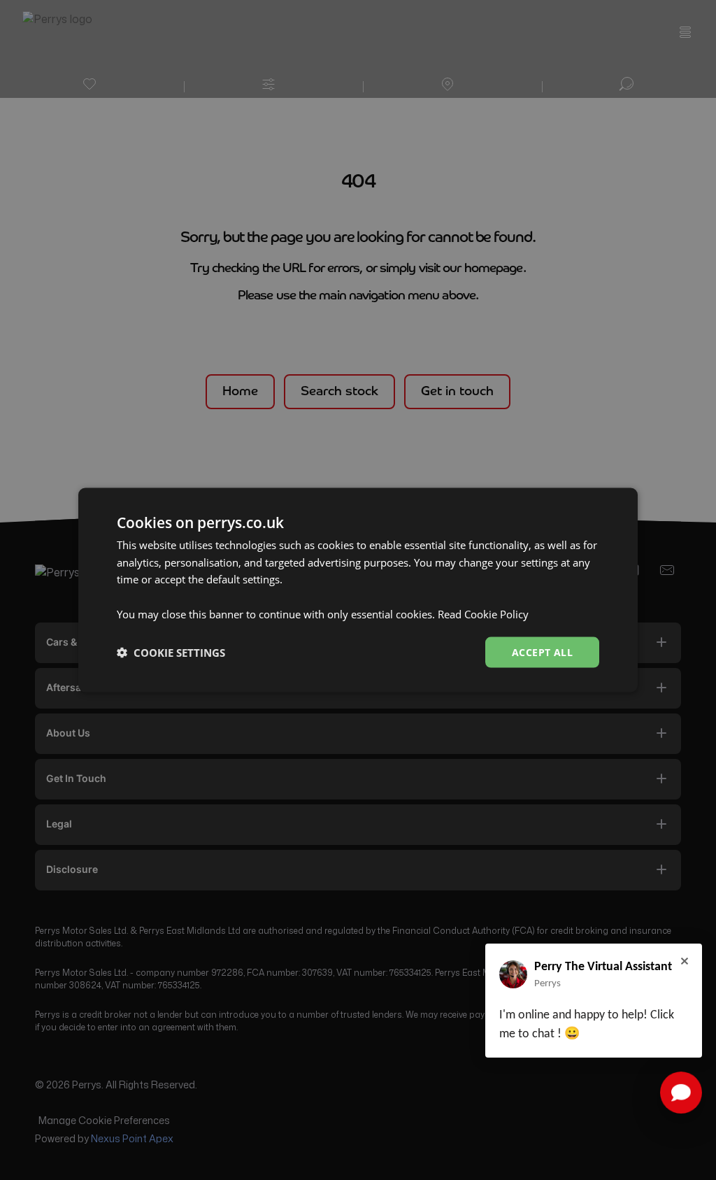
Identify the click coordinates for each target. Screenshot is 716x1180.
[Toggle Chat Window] (681, 1093)
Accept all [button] (542, 651)
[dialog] (358, 590)
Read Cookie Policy (483, 613)
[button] (171, 652)
